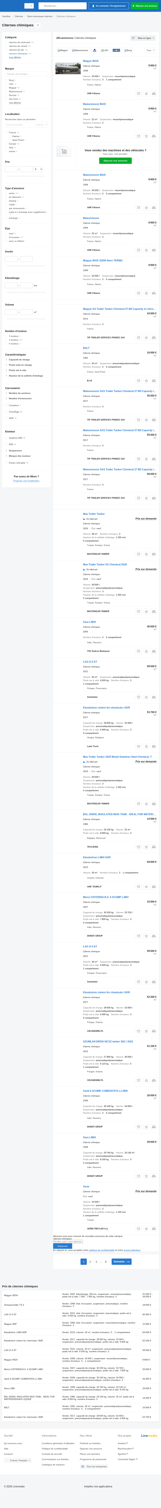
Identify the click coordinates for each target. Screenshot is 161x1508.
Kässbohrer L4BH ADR (97, 857)
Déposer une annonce (115, 160)
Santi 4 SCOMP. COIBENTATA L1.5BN (105, 1091)
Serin (86, 1186)
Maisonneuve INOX (94, 104)
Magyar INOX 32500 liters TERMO (102, 260)
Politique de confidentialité (55, 1448)
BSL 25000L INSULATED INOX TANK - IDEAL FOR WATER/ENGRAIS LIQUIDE (29, 1397)
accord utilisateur (132, 1250)
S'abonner (63, 1246)
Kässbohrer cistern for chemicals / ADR (106, 707)
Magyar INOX (91, 61)
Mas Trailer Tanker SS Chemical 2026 (105, 564)
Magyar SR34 (11, 1295)
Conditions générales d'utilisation (58, 1443)
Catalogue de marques (53, 1464)
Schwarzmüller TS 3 (14, 1305)
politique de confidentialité (102, 1250)
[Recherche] (42, 6)
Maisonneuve (91, 218)
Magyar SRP (10, 1324)
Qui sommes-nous (13, 1443)
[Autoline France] (11, 6)
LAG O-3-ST (90, 661)
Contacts (8, 1454)
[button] (146, 93)
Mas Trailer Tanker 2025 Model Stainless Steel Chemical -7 (117, 756)
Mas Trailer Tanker (94, 514)
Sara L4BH (89, 622)
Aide (6, 1448)
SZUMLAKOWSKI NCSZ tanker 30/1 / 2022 (108, 1041)
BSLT (86, 348)
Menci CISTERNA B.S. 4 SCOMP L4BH (106, 897)
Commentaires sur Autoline (55, 1459)
